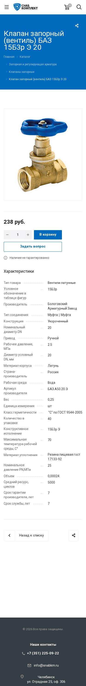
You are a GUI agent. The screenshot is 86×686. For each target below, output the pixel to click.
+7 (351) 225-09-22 (43, 653)
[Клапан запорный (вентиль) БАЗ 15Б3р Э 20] (43, 154)
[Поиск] (79, 7)
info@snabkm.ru (46, 665)
